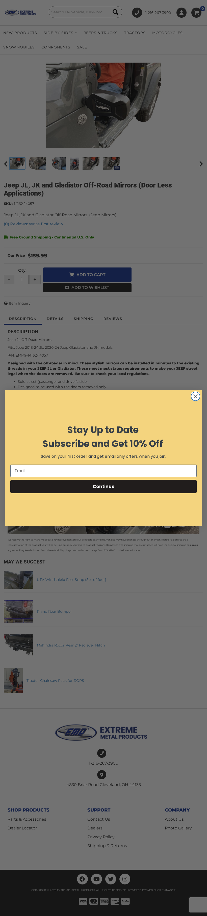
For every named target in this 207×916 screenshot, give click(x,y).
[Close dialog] (195, 396)
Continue (104, 486)
